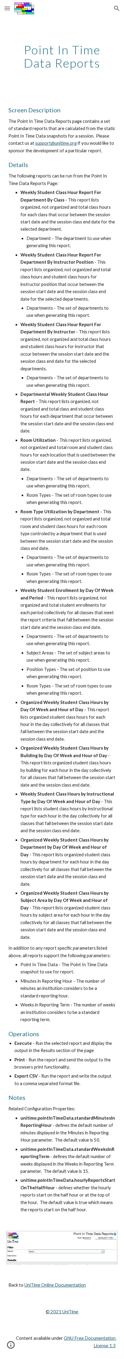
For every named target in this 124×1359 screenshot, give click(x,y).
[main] (62, 56)
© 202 (52, 1311)
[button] (7, 8)
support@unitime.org (56, 143)
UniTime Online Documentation (55, 1285)
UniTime (69, 1311)
